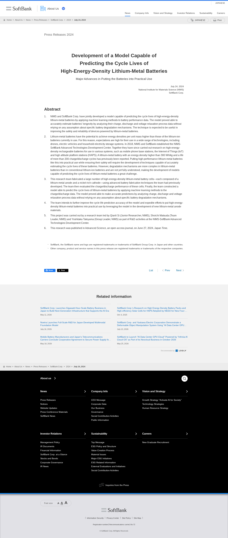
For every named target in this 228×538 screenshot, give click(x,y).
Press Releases (40, 20)
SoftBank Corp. (57, 20)
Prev (167, 270)
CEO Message (98, 400)
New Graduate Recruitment (155, 442)
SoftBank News (47, 416)
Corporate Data (98, 404)
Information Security (95, 518)
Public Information (100, 420)
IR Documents (47, 446)
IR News (44, 466)
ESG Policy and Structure (103, 446)
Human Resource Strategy (155, 408)
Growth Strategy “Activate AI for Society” (162, 400)
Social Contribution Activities (105, 416)
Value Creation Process (102, 450)
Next (178, 270)
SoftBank (19, 8)
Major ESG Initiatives (101, 458)
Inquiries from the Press (117, 485)
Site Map (137, 518)
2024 (69, 20)
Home (9, 20)
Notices (44, 404)
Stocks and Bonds (49, 458)
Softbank (114, 510)
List (151, 270)
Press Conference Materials (54, 412)
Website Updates (48, 408)
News (28, 20)
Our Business (97, 408)
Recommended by (168, 351)
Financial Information (50, 450)
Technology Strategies (153, 404)
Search (184, 378)
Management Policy (50, 442)
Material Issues (98, 454)
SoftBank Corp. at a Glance (53, 454)
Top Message (97, 442)
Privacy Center (113, 518)
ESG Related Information (103, 462)
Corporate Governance (51, 462)
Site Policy (126, 518)
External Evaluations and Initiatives (108, 466)
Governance (97, 412)
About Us (19, 20)
